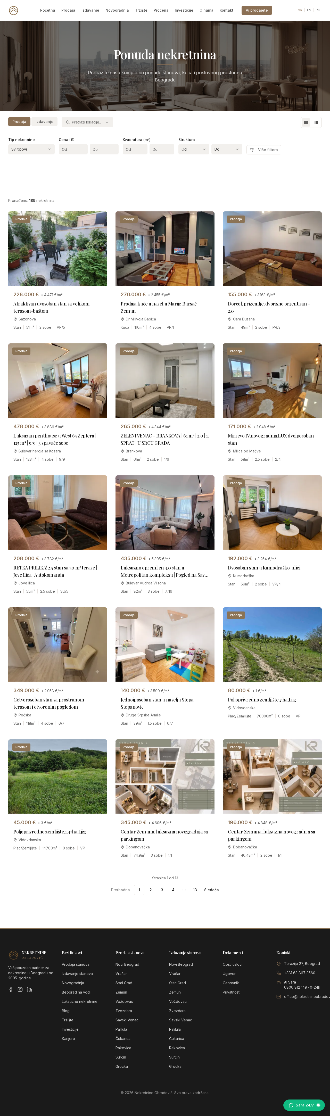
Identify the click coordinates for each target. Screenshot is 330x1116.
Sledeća (211, 890)
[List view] (316, 122)
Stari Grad (124, 983)
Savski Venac (127, 1020)
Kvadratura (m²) (137, 139)
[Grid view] (306, 122)
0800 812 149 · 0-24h (302, 987)
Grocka (122, 1066)
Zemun (121, 992)
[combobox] (87, 122)
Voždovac (124, 1001)
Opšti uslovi (232, 964)
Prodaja (68, 10)
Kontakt (226, 10)
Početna (47, 10)
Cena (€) (67, 139)
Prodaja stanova (75, 964)
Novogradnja (117, 10)
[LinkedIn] (29, 989)
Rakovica (123, 1048)
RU (318, 10)
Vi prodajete (257, 10)
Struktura (186, 139)
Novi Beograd (127, 964)
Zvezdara (124, 1010)
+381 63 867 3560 (299, 973)
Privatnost (231, 992)
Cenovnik (231, 983)
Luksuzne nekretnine (79, 1001)
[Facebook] (10, 989)
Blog (66, 1010)
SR (300, 10)
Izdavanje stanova (77, 973)
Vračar (121, 973)
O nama (206, 10)
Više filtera (268, 149)
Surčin (121, 1057)
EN (309, 10)
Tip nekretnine (21, 139)
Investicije (184, 10)
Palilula (121, 1029)
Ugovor (229, 973)
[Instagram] (20, 989)
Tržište (141, 10)
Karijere (68, 1038)
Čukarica (123, 1038)
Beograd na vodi (76, 992)
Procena (161, 10)
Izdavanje (90, 10)
